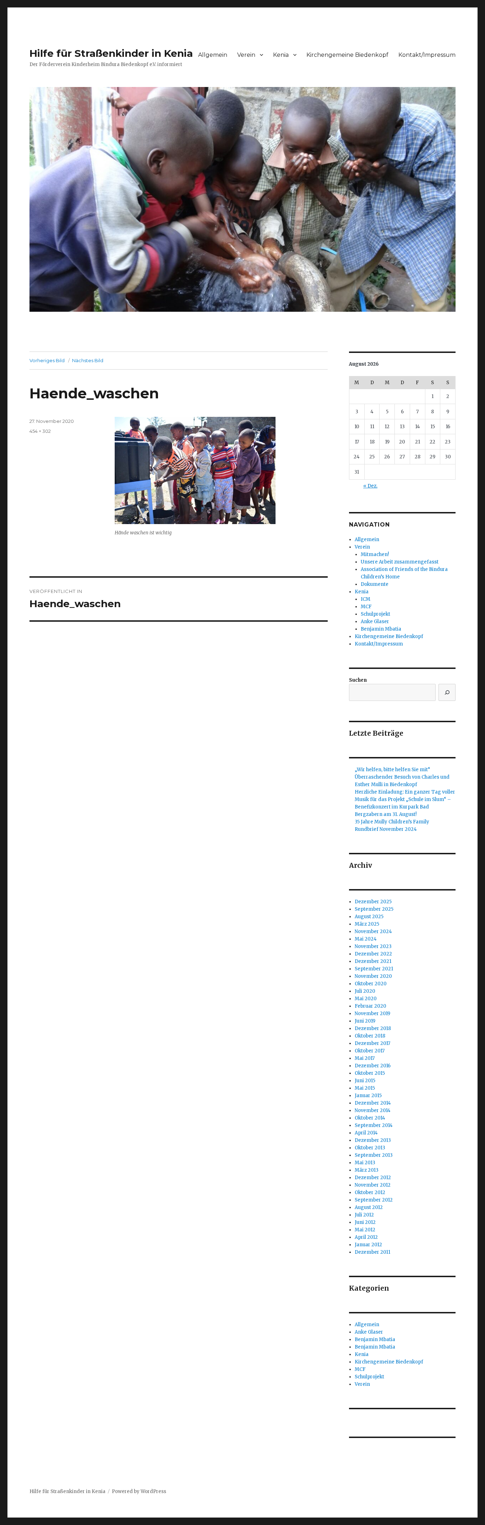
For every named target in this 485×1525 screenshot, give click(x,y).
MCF (366, 607)
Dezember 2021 (373, 961)
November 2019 (372, 1014)
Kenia (281, 54)
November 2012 (373, 1185)
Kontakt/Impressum (427, 54)
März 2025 (367, 924)
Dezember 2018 (373, 1028)
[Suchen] (447, 692)
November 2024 (373, 931)
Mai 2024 (366, 939)
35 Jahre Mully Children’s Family (392, 822)
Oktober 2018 (370, 1036)
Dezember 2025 (373, 902)
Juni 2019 (365, 1021)
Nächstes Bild (87, 360)
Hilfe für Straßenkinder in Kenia (111, 53)
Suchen (358, 680)
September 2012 (374, 1200)
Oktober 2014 (370, 1118)
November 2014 (373, 1110)
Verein (246, 54)
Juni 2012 (365, 1222)
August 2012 (369, 1207)
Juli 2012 (364, 1215)
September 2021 (374, 969)
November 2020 (373, 976)
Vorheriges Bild (47, 360)
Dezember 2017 (372, 1043)
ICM (365, 599)
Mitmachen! (375, 554)
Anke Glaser (375, 622)
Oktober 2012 (370, 1192)
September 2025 (374, 909)
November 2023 (373, 946)
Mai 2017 (365, 1058)
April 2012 (366, 1237)
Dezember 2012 (373, 1178)
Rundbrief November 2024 (386, 829)
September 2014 (374, 1125)
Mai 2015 (365, 1088)
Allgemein (212, 54)
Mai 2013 (365, 1163)
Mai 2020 (366, 999)
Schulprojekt (375, 614)
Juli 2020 (365, 991)
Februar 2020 (370, 1006)
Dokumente (374, 584)
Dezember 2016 (373, 1066)
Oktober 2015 (370, 1073)
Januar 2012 (368, 1245)
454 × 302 (40, 431)
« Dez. (370, 486)
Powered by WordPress (139, 1491)
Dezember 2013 (373, 1140)
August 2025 (369, 917)
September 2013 (374, 1155)
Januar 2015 (368, 1096)
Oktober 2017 (370, 1051)
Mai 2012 (365, 1230)
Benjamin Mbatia (381, 629)
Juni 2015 (365, 1081)
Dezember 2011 (372, 1252)
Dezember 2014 (373, 1103)
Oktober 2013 (370, 1148)
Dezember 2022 (373, 954)
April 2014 (366, 1133)
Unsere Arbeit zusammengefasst (399, 562)
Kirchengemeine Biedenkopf (347, 54)
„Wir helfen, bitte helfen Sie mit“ (392, 770)
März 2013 (366, 1170)
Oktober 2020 (371, 984)
